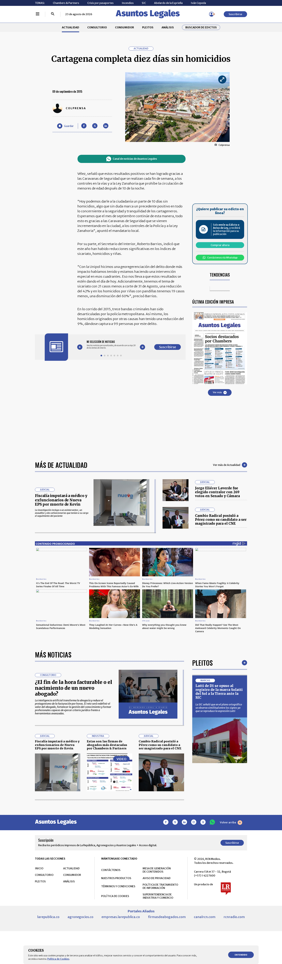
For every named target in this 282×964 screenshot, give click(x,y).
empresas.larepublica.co (121, 917)
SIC (144, 3)
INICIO (39, 868)
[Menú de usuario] (211, 14)
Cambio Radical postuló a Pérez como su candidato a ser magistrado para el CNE (221, 520)
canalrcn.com (204, 917)
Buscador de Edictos (201, 27)
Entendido (241, 955)
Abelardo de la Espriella (168, 3)
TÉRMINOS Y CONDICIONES (118, 886)
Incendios (128, 3)
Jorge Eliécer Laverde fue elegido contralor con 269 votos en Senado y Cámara (217, 492)
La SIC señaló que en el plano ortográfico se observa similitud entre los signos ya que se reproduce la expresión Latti (219, 708)
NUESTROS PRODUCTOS (116, 878)
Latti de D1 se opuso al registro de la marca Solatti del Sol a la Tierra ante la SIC (219, 692)
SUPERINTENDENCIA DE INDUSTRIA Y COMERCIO (158, 896)
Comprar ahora (220, 245)
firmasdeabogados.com (167, 917)
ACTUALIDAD (70, 27)
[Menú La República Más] (37, 14)
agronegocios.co (80, 917)
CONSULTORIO (97, 27)
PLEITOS (147, 27)
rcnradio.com (234, 917)
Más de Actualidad (61, 465)
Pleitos (202, 663)
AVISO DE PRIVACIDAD (157, 878)
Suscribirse (235, 14)
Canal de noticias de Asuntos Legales (135, 158)
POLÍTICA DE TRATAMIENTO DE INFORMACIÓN (160, 886)
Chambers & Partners (66, 3)
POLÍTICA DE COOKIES (115, 896)
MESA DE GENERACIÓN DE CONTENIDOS (157, 870)
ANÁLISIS (168, 27)
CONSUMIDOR (124, 27)
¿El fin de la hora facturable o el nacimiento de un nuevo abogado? (73, 688)
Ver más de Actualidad (226, 465)
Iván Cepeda (198, 3)
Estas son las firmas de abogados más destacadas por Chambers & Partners (107, 744)
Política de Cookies (58, 958)
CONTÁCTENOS (110, 870)
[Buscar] (52, 14)
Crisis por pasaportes (100, 3)
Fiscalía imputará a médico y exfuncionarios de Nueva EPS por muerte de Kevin (61, 500)
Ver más (217, 392)
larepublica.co (48, 917)
